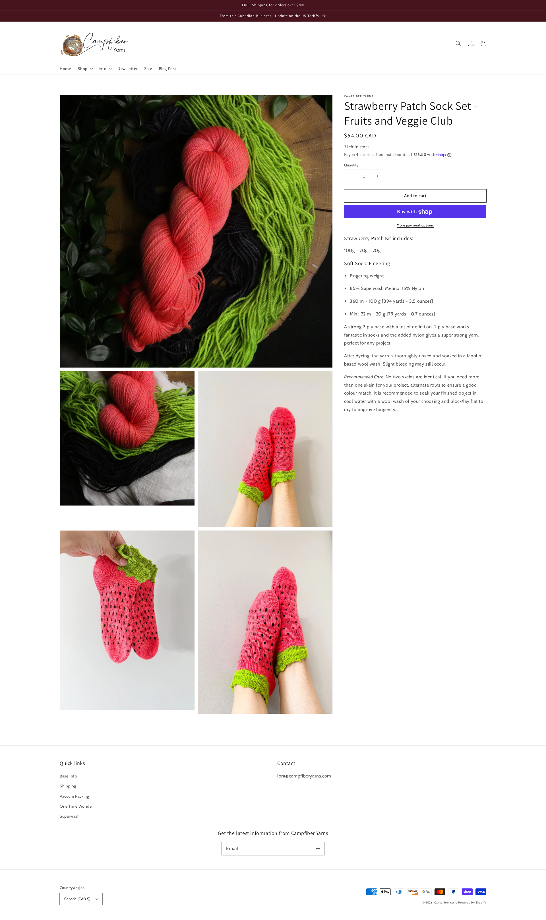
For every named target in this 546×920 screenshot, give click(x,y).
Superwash (70, 816)
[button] (84, 69)
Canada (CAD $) (77, 898)
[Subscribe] (318, 848)
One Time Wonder (76, 806)
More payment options (415, 225)
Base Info (68, 776)
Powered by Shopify (472, 902)
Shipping (68, 786)
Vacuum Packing (74, 796)
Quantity (351, 165)
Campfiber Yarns (445, 902)
